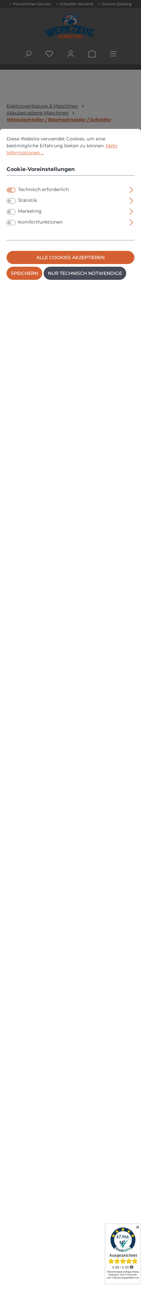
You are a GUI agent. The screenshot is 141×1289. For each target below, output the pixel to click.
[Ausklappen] (131, 189)
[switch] (11, 201)
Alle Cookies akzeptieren (70, 257)
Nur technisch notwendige (85, 273)
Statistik (27, 200)
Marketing (30, 211)
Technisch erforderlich (43, 189)
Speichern (24, 273)
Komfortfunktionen (40, 222)
